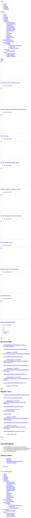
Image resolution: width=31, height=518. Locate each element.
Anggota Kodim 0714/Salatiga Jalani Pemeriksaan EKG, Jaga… (15, 374)
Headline (6, 6)
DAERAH (6, 21)
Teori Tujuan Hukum (7, 413)
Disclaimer (9, 460)
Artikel (5, 52)
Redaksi (8, 458)
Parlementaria (7, 42)
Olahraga (9, 352)
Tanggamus (9, 25)
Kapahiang (9, 33)
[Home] (3, 11)
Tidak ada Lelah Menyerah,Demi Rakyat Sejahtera (10, 162)
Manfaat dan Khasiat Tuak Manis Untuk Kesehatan (13, 397)
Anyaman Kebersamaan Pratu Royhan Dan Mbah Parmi (11, 215)
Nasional (6, 19)
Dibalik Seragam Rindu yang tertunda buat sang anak (10, 189)
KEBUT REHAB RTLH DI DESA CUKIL (8, 322)
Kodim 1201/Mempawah (16, 45)
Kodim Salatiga (10, 55)
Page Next (6, 331)
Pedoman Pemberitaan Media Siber (15, 461)
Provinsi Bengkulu (11, 23)
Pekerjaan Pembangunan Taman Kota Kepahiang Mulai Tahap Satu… (16, 365)
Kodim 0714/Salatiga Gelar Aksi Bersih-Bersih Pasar (13, 356)
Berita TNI (12, 46)
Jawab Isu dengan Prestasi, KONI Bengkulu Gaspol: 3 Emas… (15, 382)
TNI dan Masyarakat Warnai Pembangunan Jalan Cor (11, 82)
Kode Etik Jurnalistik (12, 462)
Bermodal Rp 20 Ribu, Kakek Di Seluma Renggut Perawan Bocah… (16, 422)
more (2, 388)
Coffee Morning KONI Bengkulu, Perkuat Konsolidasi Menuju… (15, 349)
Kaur (8, 32)
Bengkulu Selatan (11, 28)
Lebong (8, 34)
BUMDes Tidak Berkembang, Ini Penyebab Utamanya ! (14, 406)
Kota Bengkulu (10, 26)
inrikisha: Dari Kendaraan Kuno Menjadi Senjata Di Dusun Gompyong (14, 109)
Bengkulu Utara (10, 30)
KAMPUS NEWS (8, 40)
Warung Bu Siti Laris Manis (6, 295)
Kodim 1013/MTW (14, 48)
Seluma (8, 38)
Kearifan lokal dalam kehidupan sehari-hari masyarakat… (14, 431)
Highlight (6, 7)
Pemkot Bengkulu (11, 51)
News (5, 5)
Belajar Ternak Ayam (4, 135)
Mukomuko (9, 36)
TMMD (8, 44)
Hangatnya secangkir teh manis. (6, 242)
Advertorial (6, 9)
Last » (5, 333)
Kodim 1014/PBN (11, 56)
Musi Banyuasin (10, 22)
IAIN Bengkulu (10, 41)
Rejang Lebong (10, 37)
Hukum (8, 425)
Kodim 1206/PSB (11, 53)
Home (5, 3)
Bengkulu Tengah (11, 29)
